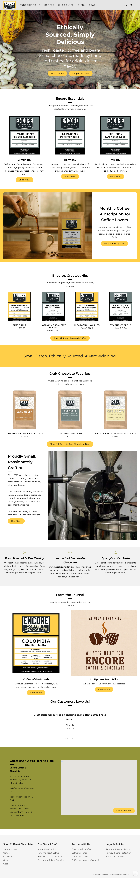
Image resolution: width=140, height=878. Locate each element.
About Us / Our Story (48, 849)
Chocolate (66, 5)
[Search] (136, 5)
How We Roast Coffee (48, 853)
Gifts (81, 5)
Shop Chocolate (80, 73)
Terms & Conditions (115, 856)
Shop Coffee (57, 73)
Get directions (123, 810)
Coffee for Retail (79, 853)
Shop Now (24, 180)
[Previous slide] (15, 723)
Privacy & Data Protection (118, 853)
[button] (65, 738)
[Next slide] (124, 723)
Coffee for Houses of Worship (86, 860)
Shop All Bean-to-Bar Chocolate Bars (70, 444)
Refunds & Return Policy (118, 849)
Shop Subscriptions (114, 243)
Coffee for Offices (80, 856)
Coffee (49, 5)
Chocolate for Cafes (81, 849)
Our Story (16, 521)
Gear (92, 5)
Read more (36, 692)
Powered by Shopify (100, 874)
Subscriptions (30, 5)
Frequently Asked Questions (51, 860)
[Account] (125, 5)
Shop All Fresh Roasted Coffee (70, 338)
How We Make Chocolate (50, 856)
